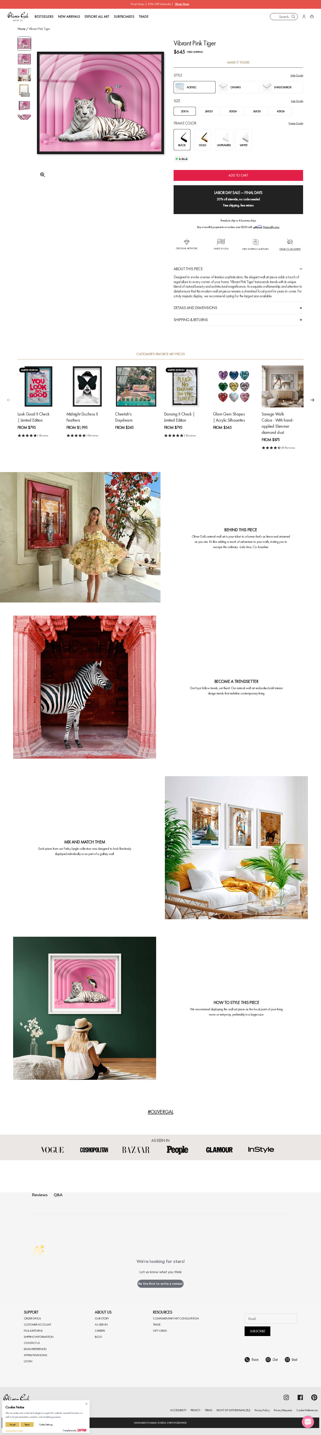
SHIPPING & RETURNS (191, 319)
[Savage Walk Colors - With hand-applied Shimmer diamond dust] (283, 386)
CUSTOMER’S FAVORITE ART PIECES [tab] (160, 354)
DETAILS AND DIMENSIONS (195, 307)
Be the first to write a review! (160, 1284)
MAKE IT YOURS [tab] (238, 62)
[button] (312, 400)
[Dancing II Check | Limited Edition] (185, 386)
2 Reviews (190, 435)
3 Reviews (92, 435)
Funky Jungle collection (77, 848)
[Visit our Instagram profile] (286, 1397)
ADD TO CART (238, 175)
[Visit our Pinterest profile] (314, 1397)
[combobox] (284, 16)
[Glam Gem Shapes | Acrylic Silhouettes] (234, 386)
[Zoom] (41, 174)
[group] (100, 113)
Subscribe (257, 1331)
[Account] (304, 16)
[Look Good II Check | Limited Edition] (38, 386)
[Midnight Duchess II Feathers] (87, 386)
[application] (308, 1422)
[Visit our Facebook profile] (300, 1397)
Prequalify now (271, 227)
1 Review (42, 435)
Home (21, 28)
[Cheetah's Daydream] (136, 386)
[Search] (293, 16)
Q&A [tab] (58, 1195)
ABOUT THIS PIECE (188, 268)
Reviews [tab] (40, 1195)
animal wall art (245, 688)
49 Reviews (288, 447)
